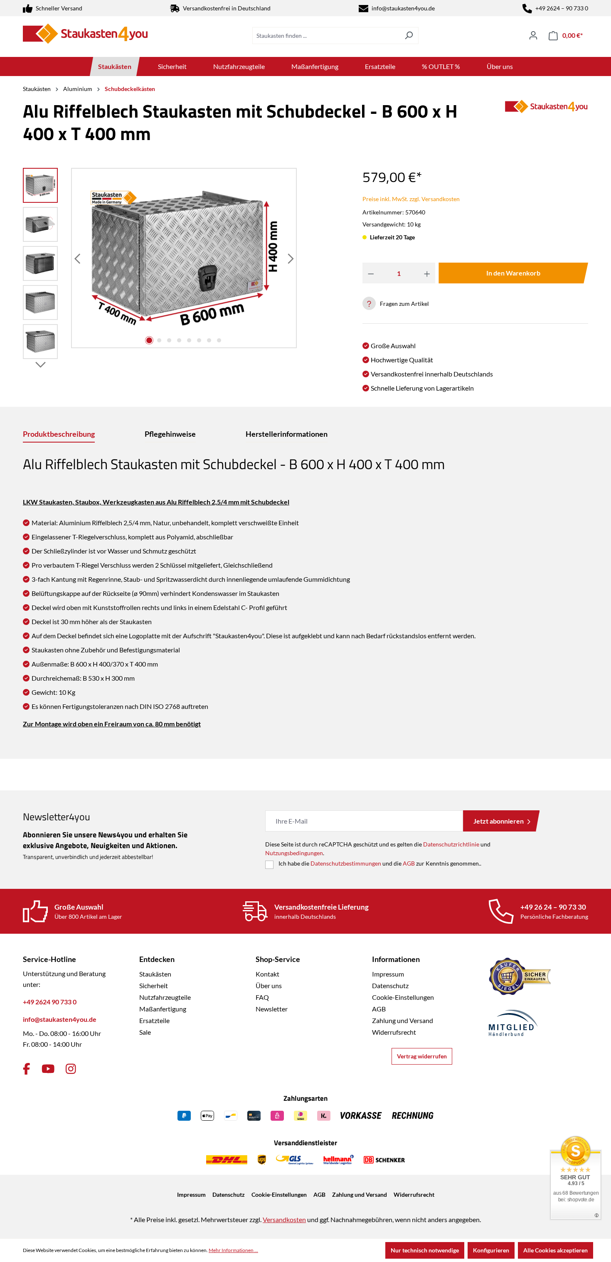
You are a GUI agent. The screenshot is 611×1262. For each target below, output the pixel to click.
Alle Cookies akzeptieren (555, 1250)
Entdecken (157, 959)
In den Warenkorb (513, 273)
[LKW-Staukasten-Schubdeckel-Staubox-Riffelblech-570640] (184, 258)
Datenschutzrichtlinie (451, 844)
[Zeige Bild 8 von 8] (219, 340)
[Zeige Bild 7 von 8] (209, 340)
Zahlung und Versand (402, 1020)
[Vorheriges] (78, 258)
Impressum (388, 974)
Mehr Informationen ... (233, 1250)
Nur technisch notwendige (425, 1250)
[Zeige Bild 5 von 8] (189, 340)
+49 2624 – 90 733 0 (561, 8)
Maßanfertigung (162, 1009)
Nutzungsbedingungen (294, 852)
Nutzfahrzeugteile (165, 997)
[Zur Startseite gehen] (85, 33)
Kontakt (267, 974)
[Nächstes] (289, 258)
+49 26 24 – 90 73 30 (553, 907)
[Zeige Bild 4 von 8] (179, 340)
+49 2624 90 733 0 (49, 1002)
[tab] (59, 434)
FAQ (262, 997)
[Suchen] (409, 35)
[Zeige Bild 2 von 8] (159, 340)
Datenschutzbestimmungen (345, 863)
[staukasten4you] (546, 125)
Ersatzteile (154, 1020)
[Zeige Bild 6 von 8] (199, 340)
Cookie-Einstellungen (403, 997)
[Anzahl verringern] (370, 273)
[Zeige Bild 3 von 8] (169, 340)
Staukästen (155, 974)
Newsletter (272, 1009)
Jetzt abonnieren (498, 821)
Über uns (269, 985)
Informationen (396, 959)
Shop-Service (278, 959)
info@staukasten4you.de (403, 8)
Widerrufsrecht (394, 1032)
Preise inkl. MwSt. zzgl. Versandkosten (411, 198)
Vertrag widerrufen (422, 1056)
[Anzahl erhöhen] (427, 273)
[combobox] (325, 35)
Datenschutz (390, 985)
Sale (145, 1032)
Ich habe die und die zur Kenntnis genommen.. (379, 863)
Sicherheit (153, 985)
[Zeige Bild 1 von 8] (149, 340)
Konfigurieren (491, 1250)
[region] (160, 265)
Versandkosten (284, 1219)
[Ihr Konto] (533, 35)
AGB (409, 863)
